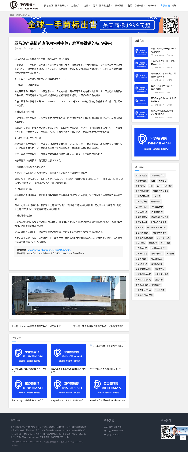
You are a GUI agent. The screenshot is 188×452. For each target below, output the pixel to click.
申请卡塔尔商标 (157, 175)
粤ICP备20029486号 (76, 442)
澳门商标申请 (157, 264)
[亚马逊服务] (24, 9)
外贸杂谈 (165, 5)
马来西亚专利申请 (143, 289)
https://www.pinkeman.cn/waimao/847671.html (49, 250)
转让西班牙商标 (163, 238)
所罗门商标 (140, 243)
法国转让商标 (141, 217)
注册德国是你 (157, 212)
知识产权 (152, 5)
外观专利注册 (141, 180)
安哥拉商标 (156, 201)
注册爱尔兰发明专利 (144, 295)
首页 (12, 14)
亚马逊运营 (104, 5)
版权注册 (159, 279)
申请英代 (153, 243)
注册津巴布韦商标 (158, 222)
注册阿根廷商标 (142, 196)
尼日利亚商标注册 (164, 186)
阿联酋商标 (159, 269)
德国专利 (139, 227)
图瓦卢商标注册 (142, 232)
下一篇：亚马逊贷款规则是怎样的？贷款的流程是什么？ (100, 326)
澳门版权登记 (141, 175)
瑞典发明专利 (141, 253)
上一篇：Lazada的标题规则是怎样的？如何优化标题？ (38, 326)
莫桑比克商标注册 (143, 269)
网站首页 (48, 5)
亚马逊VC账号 (142, 206)
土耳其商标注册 (142, 191)
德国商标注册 (141, 258)
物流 (130, 5)
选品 (86, 5)
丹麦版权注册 (157, 258)
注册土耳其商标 (161, 274)
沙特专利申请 (141, 212)
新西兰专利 (165, 243)
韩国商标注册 (141, 201)
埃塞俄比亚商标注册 (159, 217)
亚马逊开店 (60, 5)
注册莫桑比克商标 (143, 274)
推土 (153, 180)
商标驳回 (162, 180)
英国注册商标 (157, 253)
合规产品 (138, 5)
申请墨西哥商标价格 (144, 238)
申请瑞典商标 (141, 222)
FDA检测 (156, 196)
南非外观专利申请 (160, 191)
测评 (95, 5)
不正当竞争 (159, 289)
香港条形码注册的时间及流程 (148, 284)
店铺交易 (75, 5)
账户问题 (119, 5)
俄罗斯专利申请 (159, 232)
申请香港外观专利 (158, 248)
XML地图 (14, 445)
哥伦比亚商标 (157, 206)
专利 (151, 186)
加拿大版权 (140, 186)
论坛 (174, 5)
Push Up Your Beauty (156, 227)
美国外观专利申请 (143, 279)
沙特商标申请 (141, 264)
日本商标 (170, 253)
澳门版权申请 (141, 248)
